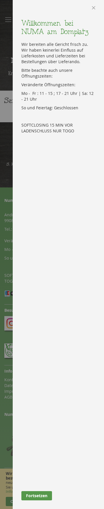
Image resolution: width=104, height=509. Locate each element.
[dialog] (58, 254)
